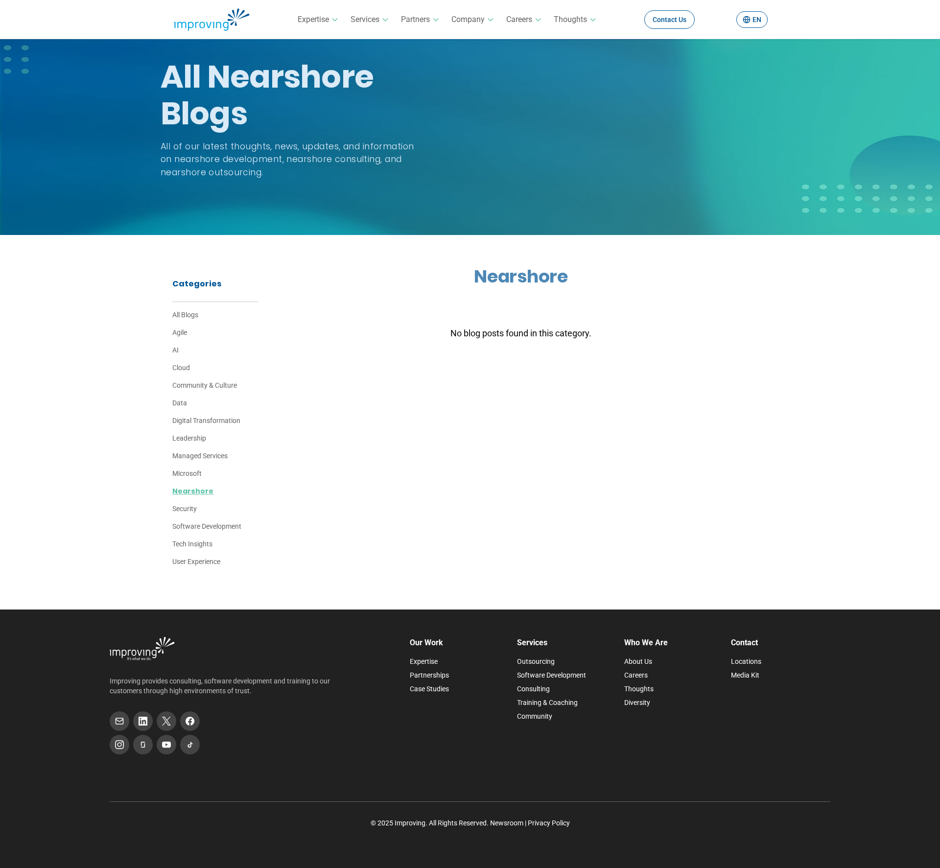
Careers (519, 19)
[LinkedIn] (143, 721)
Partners (415, 19)
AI (175, 350)
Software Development (206, 526)
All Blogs (185, 315)
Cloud (181, 368)
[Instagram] (119, 744)
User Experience (196, 561)
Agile (179, 332)
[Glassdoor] (143, 744)
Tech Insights (192, 544)
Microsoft (187, 473)
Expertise (313, 19)
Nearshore (192, 491)
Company (468, 19)
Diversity (637, 702)
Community (534, 716)
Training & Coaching (547, 702)
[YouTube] (166, 744)
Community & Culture (204, 385)
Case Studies (429, 689)
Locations (746, 661)
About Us (638, 661)
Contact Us (669, 19)
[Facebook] (190, 721)
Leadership (189, 438)
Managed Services (200, 456)
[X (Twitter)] (166, 721)
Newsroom (506, 823)
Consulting (533, 689)
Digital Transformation (206, 420)
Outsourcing (536, 661)
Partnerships (429, 675)
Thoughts (570, 19)
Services (365, 19)
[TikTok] (190, 744)
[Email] (119, 721)
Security (184, 509)
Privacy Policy (549, 823)
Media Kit (745, 675)
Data (179, 403)
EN (756, 19)
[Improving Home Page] (142, 648)
